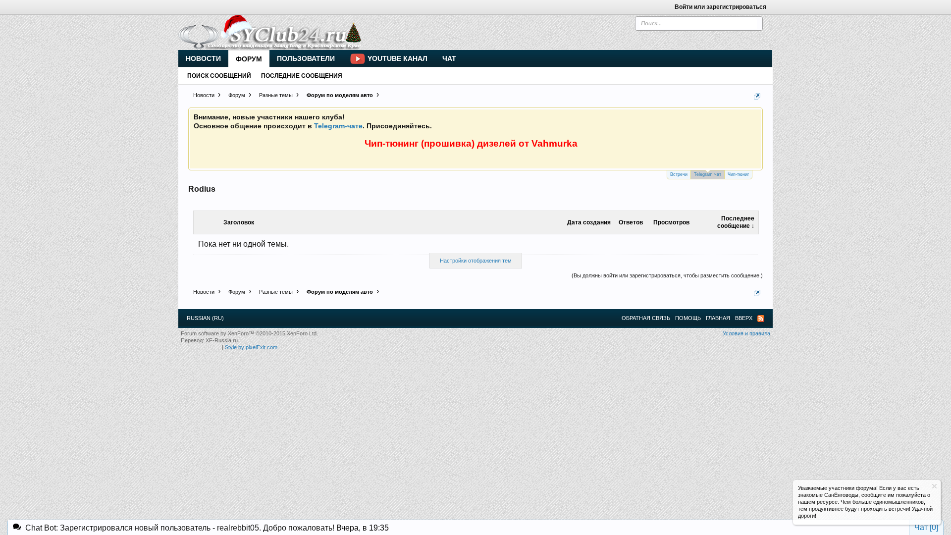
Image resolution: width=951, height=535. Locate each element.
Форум (249, 59)
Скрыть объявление (934, 486)
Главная (718, 318)
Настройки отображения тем (476, 261)
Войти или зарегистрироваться (720, 6)
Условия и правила (746, 333)
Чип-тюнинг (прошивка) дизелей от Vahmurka (471, 143)
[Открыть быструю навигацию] (757, 96)
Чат (449, 58)
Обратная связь (646, 318)
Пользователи (306, 58)
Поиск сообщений (219, 75)
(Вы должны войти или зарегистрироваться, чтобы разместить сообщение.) (667, 275)
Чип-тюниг (738, 174)
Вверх (743, 318)
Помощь (688, 318)
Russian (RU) (205, 318)
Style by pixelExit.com (251, 347)
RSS (760, 318)
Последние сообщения (301, 75)
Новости (203, 58)
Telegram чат (707, 174)
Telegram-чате (338, 126)
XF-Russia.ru (222, 340)
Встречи (678, 174)
